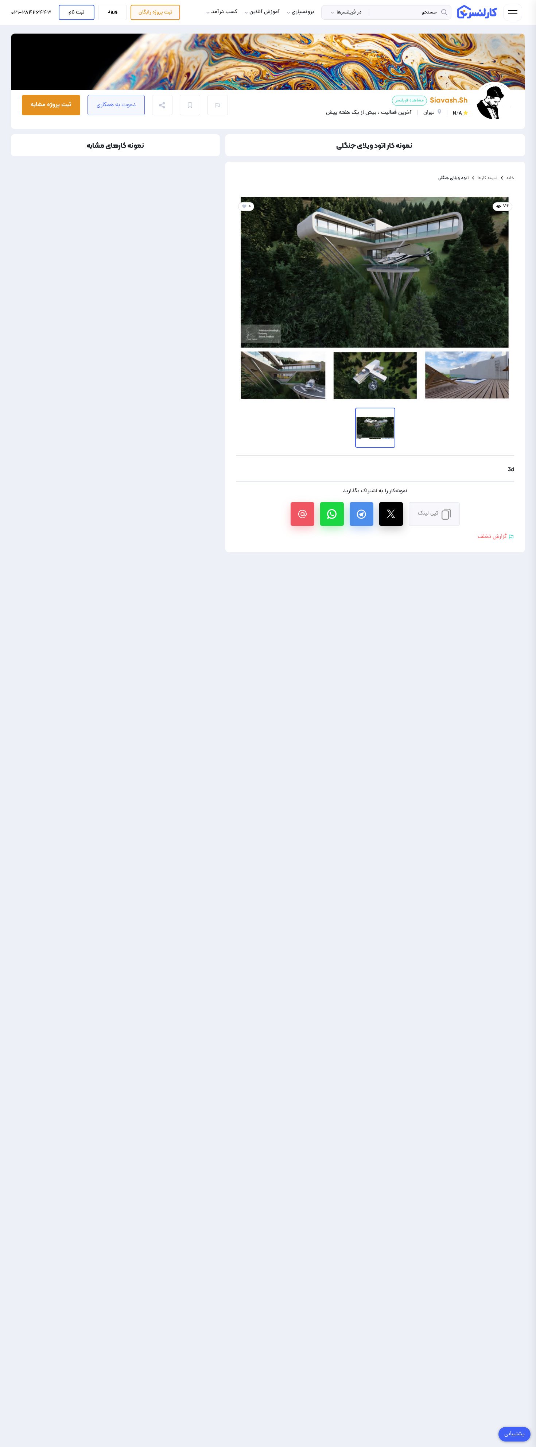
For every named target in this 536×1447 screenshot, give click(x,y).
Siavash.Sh (449, 100)
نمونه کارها (487, 178)
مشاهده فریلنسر (409, 100)
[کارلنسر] (477, 12)
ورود (112, 12)
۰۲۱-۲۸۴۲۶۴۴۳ (31, 13)
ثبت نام (77, 12)
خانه (510, 178)
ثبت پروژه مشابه (51, 104)
